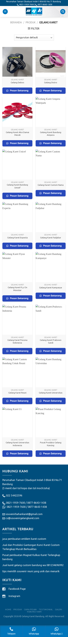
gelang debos (17, 82)
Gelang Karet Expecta (17, 237)
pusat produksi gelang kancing (50, 444)
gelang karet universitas (50, 392)
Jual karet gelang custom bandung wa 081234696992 (33, 565)
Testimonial (46, 609)
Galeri (58, 609)
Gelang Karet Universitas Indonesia (17, 444)
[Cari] (62, 11)
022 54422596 (14, 495)
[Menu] (5, 11)
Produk (31, 22)
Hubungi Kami (34, 612)
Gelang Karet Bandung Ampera (50, 133)
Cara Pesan (30, 609)
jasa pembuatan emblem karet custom (24, 538)
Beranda (16, 22)
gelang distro (50, 82)
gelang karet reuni (17, 392)
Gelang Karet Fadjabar (50, 237)
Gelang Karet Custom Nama (51, 185)
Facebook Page (17, 588)
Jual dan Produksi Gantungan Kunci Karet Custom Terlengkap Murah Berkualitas (31, 547)
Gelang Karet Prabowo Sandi (50, 341)
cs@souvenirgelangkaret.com (22, 518)
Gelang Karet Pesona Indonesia (17, 341)
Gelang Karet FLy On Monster (17, 288)
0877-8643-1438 (36, 502)
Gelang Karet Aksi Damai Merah (17, 133)
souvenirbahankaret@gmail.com (24, 514)
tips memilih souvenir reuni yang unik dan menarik (30, 571)
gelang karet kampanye (50, 287)
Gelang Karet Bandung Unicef (17, 186)
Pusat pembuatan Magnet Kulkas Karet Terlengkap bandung (31, 557)
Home (8, 609)
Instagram (14, 596)
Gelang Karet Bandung (33, 616)
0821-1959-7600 (15, 502)
